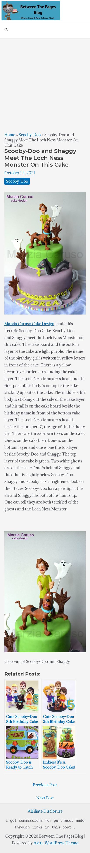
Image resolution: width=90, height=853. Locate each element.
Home (9, 134)
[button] (6, 30)
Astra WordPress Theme (56, 842)
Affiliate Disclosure (45, 811)
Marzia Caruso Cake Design (29, 323)
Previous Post (45, 784)
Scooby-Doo (30, 134)
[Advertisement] (45, 85)
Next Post (45, 797)
